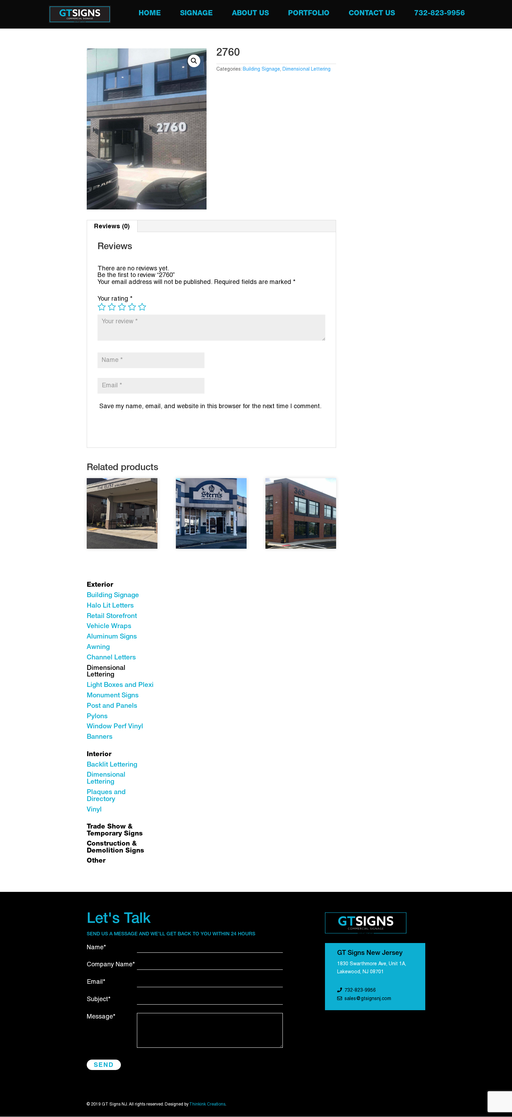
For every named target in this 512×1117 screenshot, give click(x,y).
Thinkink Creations (207, 1104)
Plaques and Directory (106, 796)
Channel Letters (111, 658)
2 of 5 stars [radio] (112, 307)
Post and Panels (112, 706)
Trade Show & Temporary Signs (115, 830)
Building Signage (261, 69)
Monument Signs (113, 695)
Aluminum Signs (112, 637)
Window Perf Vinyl (115, 726)
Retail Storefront (112, 616)
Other (96, 861)
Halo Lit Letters (110, 606)
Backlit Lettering (112, 765)
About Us (250, 14)
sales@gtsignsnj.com (367, 999)
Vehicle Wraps (109, 626)
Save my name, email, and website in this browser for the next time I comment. (210, 407)
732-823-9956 (439, 14)
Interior (99, 754)
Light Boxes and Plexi (120, 685)
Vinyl (94, 810)
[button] (194, 61)
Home (150, 14)
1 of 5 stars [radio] (102, 307)
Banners (100, 737)
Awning (98, 647)
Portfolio (308, 14)
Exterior (100, 585)
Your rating (115, 299)
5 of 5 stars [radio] (142, 307)
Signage (196, 14)
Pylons (97, 716)
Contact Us (372, 14)
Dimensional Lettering (306, 69)
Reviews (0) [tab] (112, 226)
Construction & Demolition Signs (115, 847)
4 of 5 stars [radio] (132, 307)
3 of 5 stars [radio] (122, 307)
